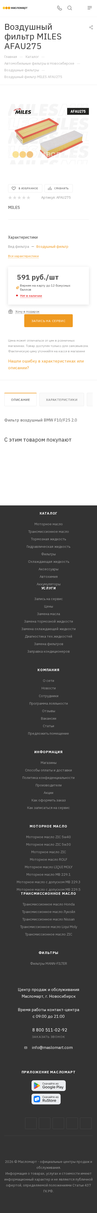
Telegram (58, 1123)
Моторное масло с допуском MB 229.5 (49, 889)
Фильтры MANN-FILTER (48, 963)
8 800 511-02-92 (49, 1030)
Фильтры (48, 554)
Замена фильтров (48, 644)
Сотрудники (48, 696)
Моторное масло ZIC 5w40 (48, 837)
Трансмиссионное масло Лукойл (48, 911)
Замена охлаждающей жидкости (48, 629)
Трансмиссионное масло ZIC (48, 934)
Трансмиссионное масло (48, 531)
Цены (48, 606)
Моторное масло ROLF (48, 859)
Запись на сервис (48, 599)
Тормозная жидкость (48, 539)
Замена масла (48, 614)
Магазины (49, 762)
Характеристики (61, 400)
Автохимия (49, 576)
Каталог (49, 513)
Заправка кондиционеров (48, 651)
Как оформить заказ (49, 800)
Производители (49, 785)
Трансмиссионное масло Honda (49, 904)
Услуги (48, 588)
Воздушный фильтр (52, 246)
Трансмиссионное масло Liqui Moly (48, 926)
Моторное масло (48, 524)
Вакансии (48, 718)
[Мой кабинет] (79, 8)
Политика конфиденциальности (48, 777)
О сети (48, 680)
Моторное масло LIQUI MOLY (48, 867)
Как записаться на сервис (48, 807)
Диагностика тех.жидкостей (48, 636)
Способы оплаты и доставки (48, 770)
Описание (20, 400)
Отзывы (48, 711)
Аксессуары (48, 569)
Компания (48, 670)
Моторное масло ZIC (48, 852)
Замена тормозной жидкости (48, 621)
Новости (48, 688)
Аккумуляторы (49, 584)
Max (44, 1123)
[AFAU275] (48, 134)
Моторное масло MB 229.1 (48, 874)
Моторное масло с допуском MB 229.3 (49, 882)
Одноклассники (86, 1123)
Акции (48, 792)
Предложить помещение (48, 733)
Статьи (48, 726)
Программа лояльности (48, 703)
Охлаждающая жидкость (48, 561)
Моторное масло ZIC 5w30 (48, 844)
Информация (48, 752)
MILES (14, 207)
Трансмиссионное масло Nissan (48, 919)
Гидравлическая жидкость (48, 546)
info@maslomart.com (52, 1047)
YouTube (72, 1123)
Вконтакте (31, 1123)
